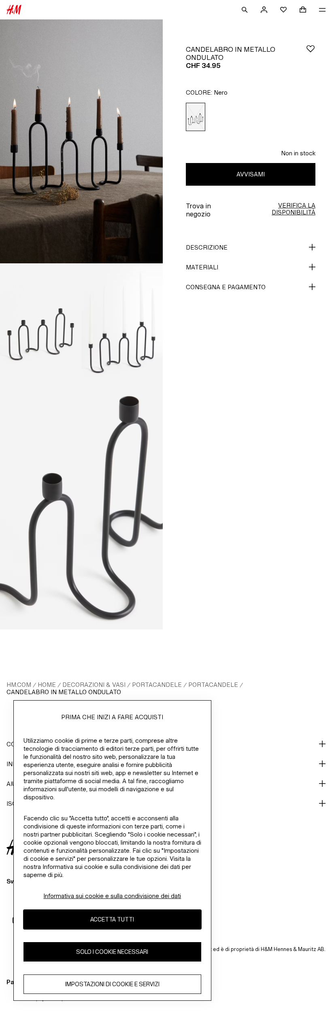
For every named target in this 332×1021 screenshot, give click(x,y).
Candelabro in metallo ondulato (63, 691)
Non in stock (298, 153)
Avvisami (250, 174)
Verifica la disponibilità (293, 209)
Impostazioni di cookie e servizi (112, 984)
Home (47, 684)
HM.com (18, 684)
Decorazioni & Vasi (94, 684)
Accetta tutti (112, 919)
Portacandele (157, 684)
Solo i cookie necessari (112, 951)
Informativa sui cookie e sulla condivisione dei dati (112, 895)
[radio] (195, 117)
